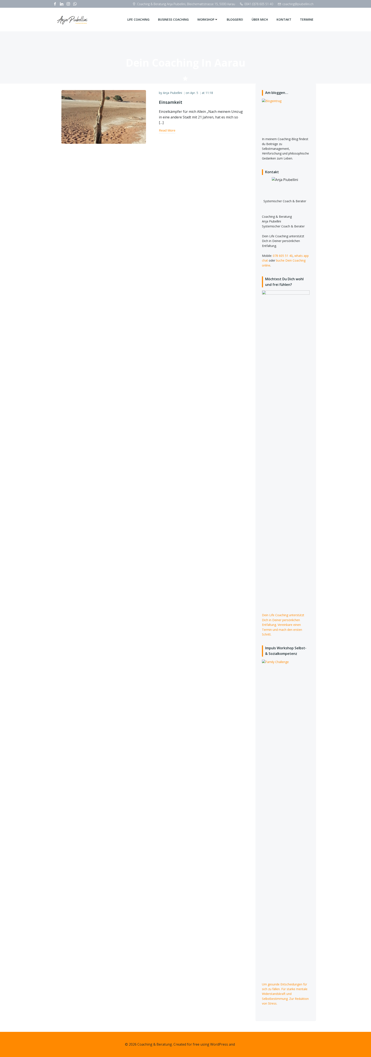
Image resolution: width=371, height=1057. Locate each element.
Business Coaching (173, 19)
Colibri (241, 1044)
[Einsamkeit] (103, 116)
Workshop (205, 19)
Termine (306, 19)
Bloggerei (235, 19)
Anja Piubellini (172, 93)
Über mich (260, 19)
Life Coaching (138, 19)
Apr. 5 (194, 93)
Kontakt (284, 19)
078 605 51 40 (283, 256)
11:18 (209, 93)
